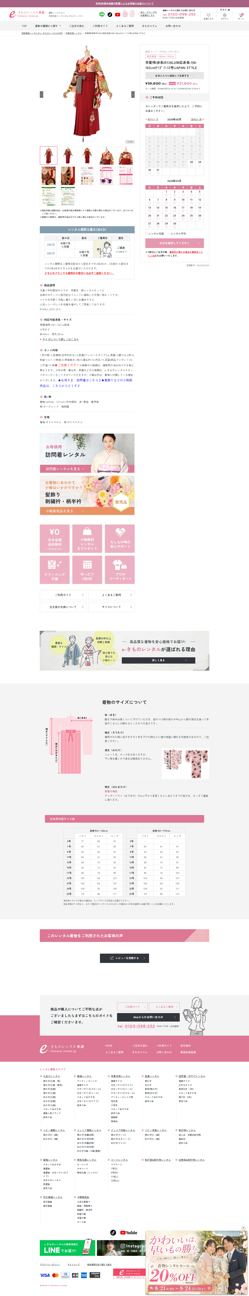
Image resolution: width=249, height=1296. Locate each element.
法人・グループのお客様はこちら (148, 14)
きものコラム (140, 1052)
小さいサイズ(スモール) (89, 1089)
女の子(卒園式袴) (85, 1143)
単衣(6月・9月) (186, 1089)
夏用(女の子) (151, 1093)
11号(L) (114, 1176)
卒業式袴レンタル (120, 1076)
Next (133, 94)
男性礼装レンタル (86, 1159)
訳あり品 (47, 1117)
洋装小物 (81, 1217)
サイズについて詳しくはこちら (61, 339)
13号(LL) (115, 1180)
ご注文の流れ (140, 1045)
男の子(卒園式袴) (85, 1134)
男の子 (148, 1081)
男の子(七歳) (49, 1093)
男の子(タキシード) (120, 1138)
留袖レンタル (50, 1159)
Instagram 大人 (125, 14)
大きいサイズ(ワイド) (88, 1101)
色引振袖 (47, 1201)
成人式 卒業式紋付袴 (190, 1134)
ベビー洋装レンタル (156, 1130)
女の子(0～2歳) (50, 1138)
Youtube (117, 14)
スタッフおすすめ (52, 1109)
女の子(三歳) (49, 1097)
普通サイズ (82, 1085)
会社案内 (185, 1045)
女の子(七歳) (49, 1105)
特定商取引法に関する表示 (99, 1264)
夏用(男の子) (151, 1089)
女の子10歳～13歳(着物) (89, 1151)
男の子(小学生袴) (85, 1138)
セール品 (81, 1221)
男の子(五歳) (49, 1089)
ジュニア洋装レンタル (123, 1130)
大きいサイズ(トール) (88, 1093)
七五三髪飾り (83, 1201)
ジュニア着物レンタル (89, 1130)
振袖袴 (114, 1117)
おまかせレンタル (52, 1180)
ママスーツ (116, 1164)
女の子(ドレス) (118, 1143)
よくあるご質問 (114, 1052)
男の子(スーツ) (118, 1134)
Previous (41, 94)
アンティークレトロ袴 (122, 1097)
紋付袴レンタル (187, 1130)
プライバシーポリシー (50, 1264)
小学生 (114, 1105)
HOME (108, 1045)
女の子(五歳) (49, 1101)
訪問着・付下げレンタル (192, 1076)
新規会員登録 (188, 1052)
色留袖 (46, 1184)
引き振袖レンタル (53, 1197)
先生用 (114, 1101)
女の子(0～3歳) (152, 1138)
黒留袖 (46, 1168)
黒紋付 (182, 1138)
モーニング (82, 1164)
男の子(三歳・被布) (53, 1085)
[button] (243, 1228)
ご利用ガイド (164, 1045)
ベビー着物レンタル (54, 1130)
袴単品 (114, 1121)
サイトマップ (74, 1264)
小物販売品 (83, 1197)
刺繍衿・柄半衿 (84, 1209)
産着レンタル (152, 1076)
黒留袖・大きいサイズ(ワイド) (55, 1174)
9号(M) (114, 1172)
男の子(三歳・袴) (51, 1081)
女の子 (148, 1085)
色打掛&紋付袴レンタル (158, 1159)
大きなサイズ (185, 1085)
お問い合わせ (164, 1052)
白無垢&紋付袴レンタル (192, 1159)
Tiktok (110, 14)
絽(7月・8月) (185, 1097)
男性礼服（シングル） (88, 1172)
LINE (102, 14)
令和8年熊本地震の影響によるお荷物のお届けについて (125, 3)
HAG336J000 (203, 265)
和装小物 (81, 1214)
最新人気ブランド (52, 1113)
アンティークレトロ (87, 1081)
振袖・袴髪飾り (84, 1205)
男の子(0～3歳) (152, 1134)
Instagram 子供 (132, 14)
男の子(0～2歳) (50, 1134)
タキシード (82, 1168)
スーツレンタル (119, 1159)
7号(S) (114, 1168)
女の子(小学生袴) (85, 1146)
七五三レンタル (51, 1076)
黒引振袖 (47, 1205)
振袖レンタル (84, 1076)
